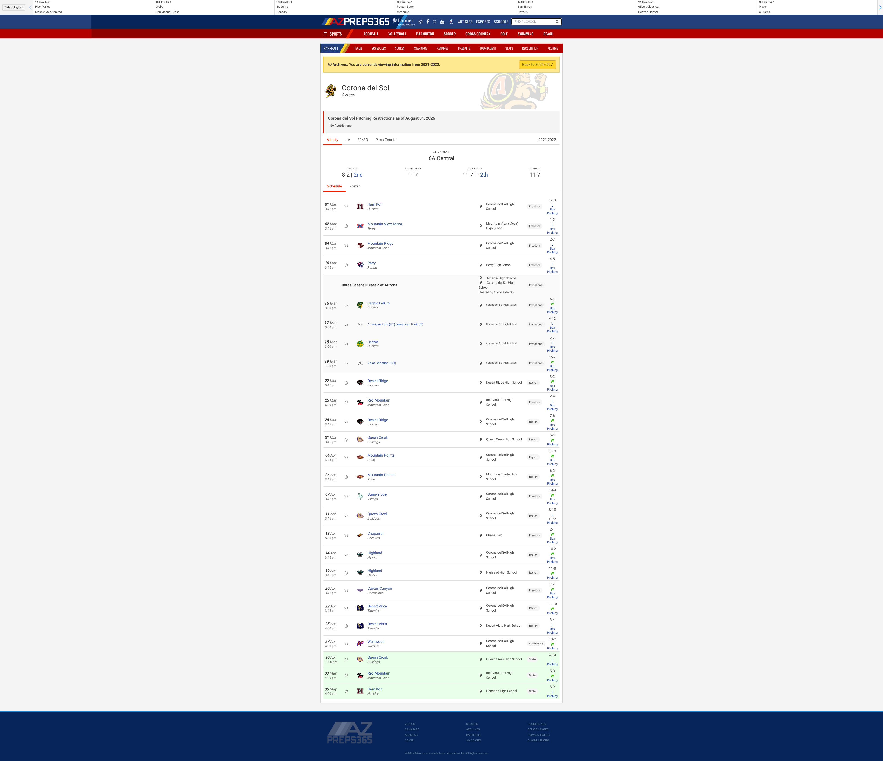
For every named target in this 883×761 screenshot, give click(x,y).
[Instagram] (421, 21)
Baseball (330, 48)
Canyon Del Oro (378, 305)
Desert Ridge (377, 383)
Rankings (443, 48)
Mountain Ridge (380, 245)
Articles (465, 21)
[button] (880, 7)
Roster (354, 186)
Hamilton (374, 206)
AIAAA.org (473, 740)
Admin (409, 740)
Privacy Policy (539, 735)
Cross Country (477, 34)
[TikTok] (451, 22)
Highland (374, 555)
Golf (504, 34)
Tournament (488, 48)
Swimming (525, 34)
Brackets (464, 48)
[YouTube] (442, 21)
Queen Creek (377, 439)
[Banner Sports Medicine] (404, 21)
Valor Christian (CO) (381, 363)
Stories (472, 724)
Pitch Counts (386, 140)
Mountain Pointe (380, 457)
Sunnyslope (377, 496)
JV (348, 140)
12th (482, 175)
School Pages (538, 729)
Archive (553, 48)
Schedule (334, 186)
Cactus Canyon (379, 590)
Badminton (425, 34)
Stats (509, 48)
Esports (483, 21)
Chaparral (375, 535)
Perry (372, 265)
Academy (411, 735)
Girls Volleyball (14, 7)
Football (371, 34)
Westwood (375, 643)
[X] (434, 21)
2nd (358, 175)
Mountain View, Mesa (384, 226)
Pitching (552, 213)
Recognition (530, 48)
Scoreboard (537, 724)
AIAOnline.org (538, 740)
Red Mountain (378, 402)
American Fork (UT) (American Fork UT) (395, 324)
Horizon (373, 344)
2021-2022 (547, 140)
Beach (548, 34)
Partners (473, 735)
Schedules (379, 48)
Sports (336, 34)
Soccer (450, 34)
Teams (358, 48)
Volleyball (397, 34)
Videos (410, 724)
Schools (501, 21)
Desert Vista (377, 608)
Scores (400, 48)
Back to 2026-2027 (537, 64)
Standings (420, 48)
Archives (473, 729)
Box (552, 209)
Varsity (332, 140)
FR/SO (362, 140)
